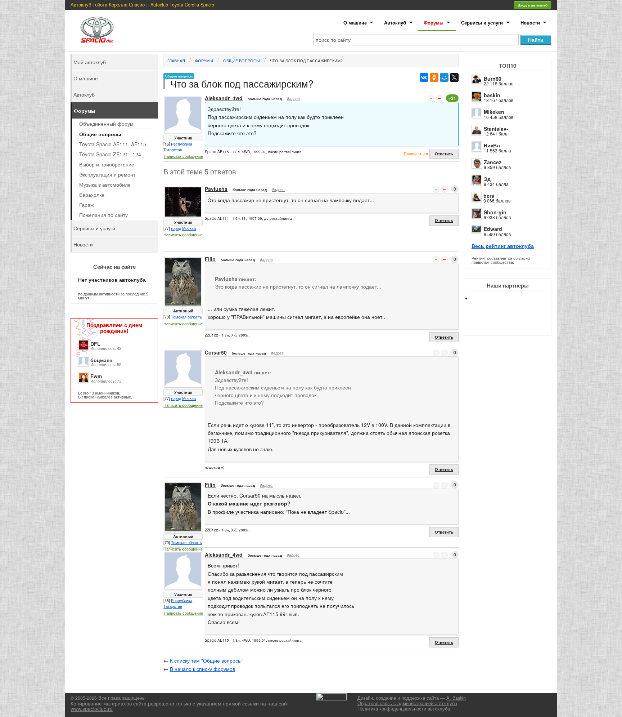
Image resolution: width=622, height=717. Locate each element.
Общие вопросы (241, 60)
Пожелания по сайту (103, 214)
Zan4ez (492, 162)
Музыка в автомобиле (105, 184)
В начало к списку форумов (202, 668)
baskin (492, 95)
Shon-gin (495, 212)
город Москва (183, 228)
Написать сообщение (183, 156)
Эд (487, 178)
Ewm (96, 376)
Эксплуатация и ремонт (107, 174)
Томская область (186, 317)
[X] (454, 77)
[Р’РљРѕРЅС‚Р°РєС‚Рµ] (424, 77)
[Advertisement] (514, 324)
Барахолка (91, 194)
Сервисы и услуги (482, 22)
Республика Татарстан (177, 146)
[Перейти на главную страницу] (97, 29)
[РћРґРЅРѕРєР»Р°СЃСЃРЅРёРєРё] (434, 77)
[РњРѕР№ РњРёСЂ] (444, 77)
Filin (210, 259)
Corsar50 (216, 352)
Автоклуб (395, 22)
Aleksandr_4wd (224, 98)
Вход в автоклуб (532, 5)
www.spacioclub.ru (92, 708)
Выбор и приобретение (106, 164)
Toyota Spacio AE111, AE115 (112, 144)
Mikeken (494, 111)
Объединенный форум (106, 123)
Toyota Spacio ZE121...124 (110, 154)
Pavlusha (216, 188)
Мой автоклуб (89, 62)
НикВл (492, 145)
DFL (95, 343)
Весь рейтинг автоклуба (503, 245)
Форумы (433, 22)
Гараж (86, 204)
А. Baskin (456, 698)
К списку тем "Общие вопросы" (206, 660)
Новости (530, 22)
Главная (176, 60)
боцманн (101, 360)
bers (488, 195)
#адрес (293, 98)
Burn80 (492, 78)
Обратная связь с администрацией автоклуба (407, 703)
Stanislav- (496, 128)
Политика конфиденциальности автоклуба (403, 708)
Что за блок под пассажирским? (306, 60)
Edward (493, 228)
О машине (355, 22)
